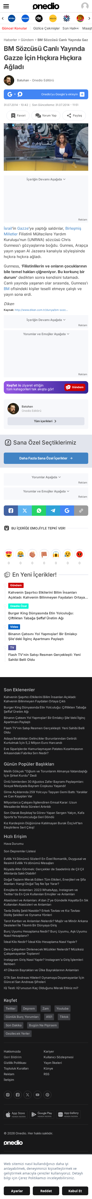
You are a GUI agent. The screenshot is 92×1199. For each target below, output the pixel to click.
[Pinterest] (47, 1095)
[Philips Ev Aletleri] (25, 18)
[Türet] (80, 18)
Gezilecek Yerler (18, 1033)
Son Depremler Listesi (20, 851)
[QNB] (66, 18)
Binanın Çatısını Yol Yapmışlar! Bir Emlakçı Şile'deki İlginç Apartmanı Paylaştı (42, 636)
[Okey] (39, 18)
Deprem (29, 1008)
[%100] (53, 18)
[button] (75, 165)
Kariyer (49, 1051)
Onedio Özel (18, 606)
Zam (45, 1008)
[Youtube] (37, 1095)
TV (12, 647)
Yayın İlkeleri (53, 1063)
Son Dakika (13, 1025)
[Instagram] (8, 1095)
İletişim (9, 1080)
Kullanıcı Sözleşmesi (58, 1057)
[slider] (46, 159)
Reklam (9, 1074)
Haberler (10, 40)
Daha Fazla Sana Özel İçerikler (43, 458)
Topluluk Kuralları (16, 1068)
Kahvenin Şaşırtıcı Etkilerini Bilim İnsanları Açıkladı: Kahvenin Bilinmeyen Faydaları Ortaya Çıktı (46, 595)
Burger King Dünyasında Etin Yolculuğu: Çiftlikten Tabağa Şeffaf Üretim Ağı (41, 615)
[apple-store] (16, 1114)
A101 (49, 1017)
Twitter (11, 1008)
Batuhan (35, 80)
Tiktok (64, 1017)
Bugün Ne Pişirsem (43, 1025)
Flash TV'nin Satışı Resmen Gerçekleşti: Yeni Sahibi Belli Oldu (44, 657)
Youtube (62, 1008)
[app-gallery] (69, 1114)
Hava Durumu (14, 843)
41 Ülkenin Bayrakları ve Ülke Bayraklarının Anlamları (41, 970)
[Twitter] (28, 1095)
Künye (48, 1068)
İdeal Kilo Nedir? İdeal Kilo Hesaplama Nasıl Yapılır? (40, 942)
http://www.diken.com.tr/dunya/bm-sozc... (41, 310)
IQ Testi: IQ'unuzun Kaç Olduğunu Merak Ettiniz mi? (41, 988)
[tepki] (9, 554)
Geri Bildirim (12, 1057)
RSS (46, 1074)
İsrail (8, 228)
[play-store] (42, 1114)
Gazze (23, 228)
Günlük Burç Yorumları (22, 1017)
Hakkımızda (12, 1051)
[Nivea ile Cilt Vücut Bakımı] (11, 18)
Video (14, 627)
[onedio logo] (43, 1142)
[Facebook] (18, 1095)
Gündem (27, 40)
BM (6, 288)
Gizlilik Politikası (15, 1063)
